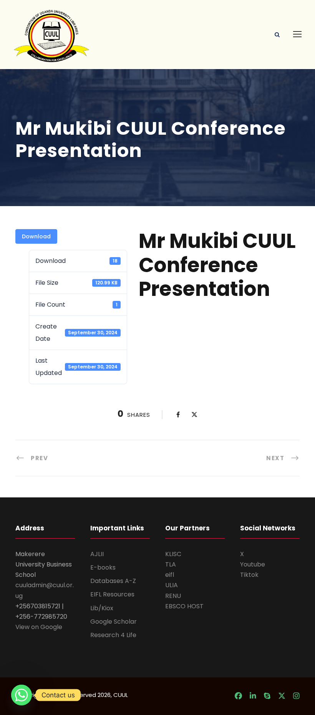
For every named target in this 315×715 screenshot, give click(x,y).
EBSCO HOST (184, 606)
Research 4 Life (113, 635)
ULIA (171, 585)
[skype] (267, 696)
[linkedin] (253, 696)
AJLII (97, 554)
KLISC (173, 554)
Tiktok (249, 574)
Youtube (252, 564)
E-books (103, 567)
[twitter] (281, 696)
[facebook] (238, 696)
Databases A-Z (113, 580)
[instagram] (296, 696)
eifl (169, 574)
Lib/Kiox (101, 608)
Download (36, 236)
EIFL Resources (112, 594)
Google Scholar (113, 621)
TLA (170, 564)
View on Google (38, 627)
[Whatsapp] (21, 695)
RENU (173, 595)
